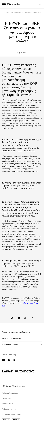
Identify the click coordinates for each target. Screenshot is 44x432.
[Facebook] (9, 360)
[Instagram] (14, 360)
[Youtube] (3, 360)
